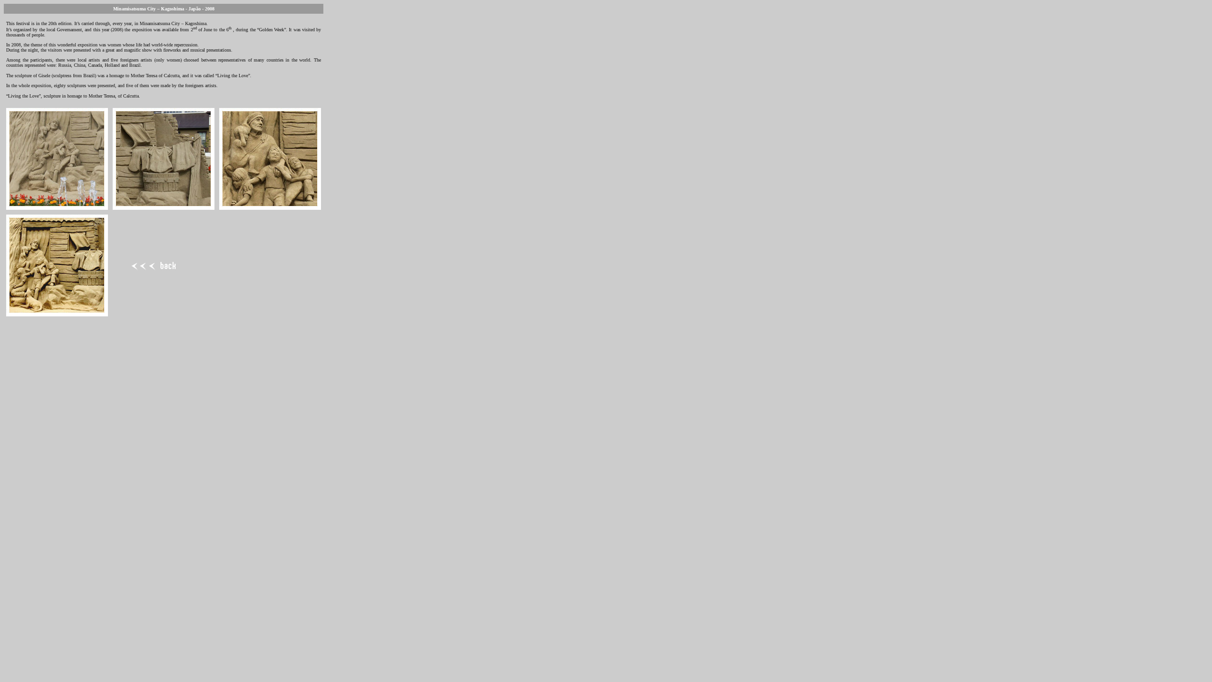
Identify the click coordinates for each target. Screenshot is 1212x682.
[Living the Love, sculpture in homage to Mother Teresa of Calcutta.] (57, 207)
